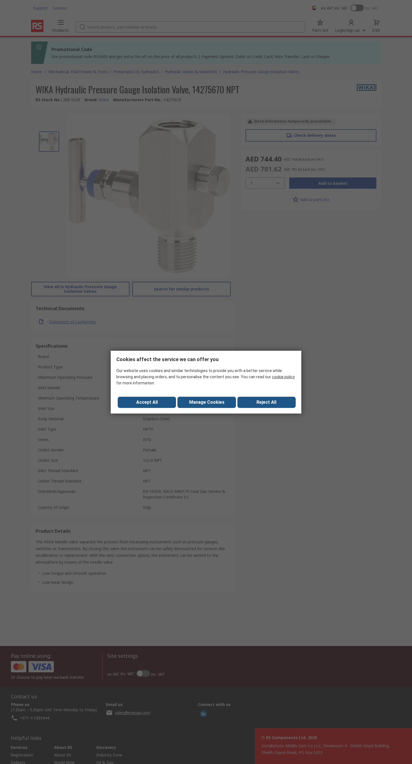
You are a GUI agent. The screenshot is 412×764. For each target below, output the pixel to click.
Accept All (147, 402)
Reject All (266, 402)
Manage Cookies (206, 402)
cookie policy (283, 377)
